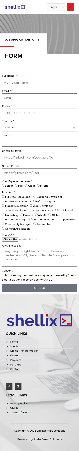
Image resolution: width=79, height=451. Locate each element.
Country (7, 121)
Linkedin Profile (12, 150)
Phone (6, 106)
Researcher (43, 224)
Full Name (8, 75)
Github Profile (10, 166)
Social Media (66, 210)
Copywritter (67, 219)
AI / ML (42, 215)
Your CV (7, 235)
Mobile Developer (16, 205)
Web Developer (43, 205)
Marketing (11, 215)
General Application (17, 228)
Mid (20, 185)
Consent (7, 270)
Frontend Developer (18, 201)
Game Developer (16, 210)
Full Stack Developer (18, 196)
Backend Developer (49, 196)
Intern (44, 185)
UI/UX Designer (45, 201)
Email (5, 91)
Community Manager (18, 224)
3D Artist (57, 215)
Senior (9, 185)
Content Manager (43, 219)
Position (7, 192)
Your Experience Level (16, 181)
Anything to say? (12, 245)
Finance (28, 215)
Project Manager (42, 210)
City (4, 135)
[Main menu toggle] (70, 7)
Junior (31, 185)
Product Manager (16, 219)
